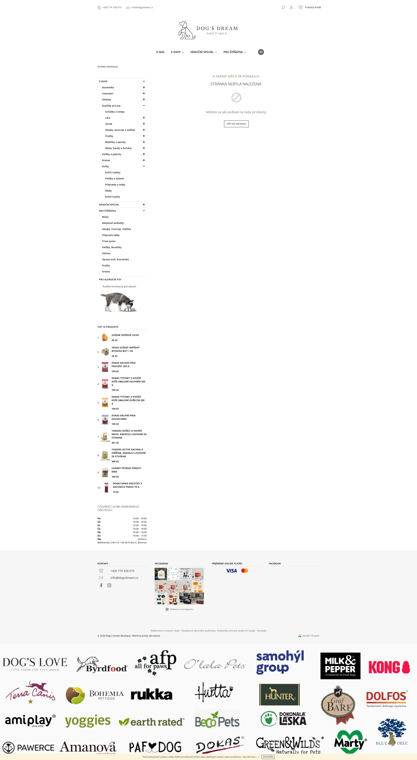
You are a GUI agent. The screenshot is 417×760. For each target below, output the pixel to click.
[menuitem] (160, 52)
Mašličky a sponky (115, 142)
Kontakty (261, 630)
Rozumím (268, 756)
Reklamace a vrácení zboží (165, 630)
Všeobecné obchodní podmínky (198, 630)
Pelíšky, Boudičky (112, 247)
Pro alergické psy (110, 279)
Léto (107, 117)
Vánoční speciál (109, 204)
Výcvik (108, 123)
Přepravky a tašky (115, 184)
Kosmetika (108, 87)
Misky (108, 190)
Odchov (106, 253)
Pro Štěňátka (107, 210)
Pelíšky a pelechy (111, 154)
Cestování (107, 93)
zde (257, 756)
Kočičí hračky (112, 196)
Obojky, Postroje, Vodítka (116, 229)
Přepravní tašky (111, 235)
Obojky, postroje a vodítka (120, 129)
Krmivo (106, 160)
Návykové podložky (113, 223)
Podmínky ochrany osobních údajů (236, 630)
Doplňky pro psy (111, 105)
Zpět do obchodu (236, 123)
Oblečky (106, 99)
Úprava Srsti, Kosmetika (115, 259)
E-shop (103, 81)
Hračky (109, 136)
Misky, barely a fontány (118, 148)
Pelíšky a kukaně (114, 178)
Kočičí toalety (112, 172)
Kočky (105, 166)
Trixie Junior (109, 241)
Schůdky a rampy (115, 111)
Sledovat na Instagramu (181, 609)
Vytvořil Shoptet (311, 635)
